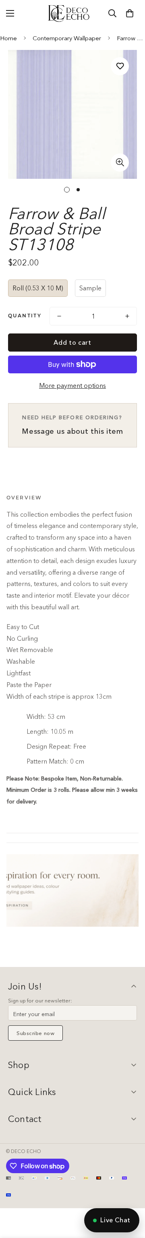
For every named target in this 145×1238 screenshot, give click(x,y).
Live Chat (115, 1220)
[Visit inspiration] (72, 890)
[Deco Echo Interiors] (69, 13)
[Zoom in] (120, 162)
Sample (90, 288)
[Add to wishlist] (120, 66)
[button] (129, 13)
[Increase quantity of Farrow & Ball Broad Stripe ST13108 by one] (127, 316)
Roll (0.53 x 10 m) (37, 288)
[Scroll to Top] (130, 1195)
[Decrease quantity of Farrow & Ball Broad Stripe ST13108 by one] (59, 316)
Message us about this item (72, 425)
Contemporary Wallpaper (67, 38)
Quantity (24, 316)
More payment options (72, 385)
